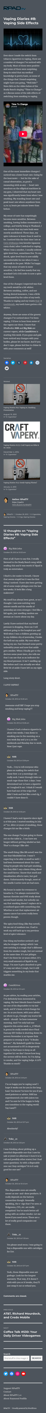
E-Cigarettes (35, 514)
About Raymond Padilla (15, 1398)
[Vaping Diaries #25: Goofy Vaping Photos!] (22, 469)
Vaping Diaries (9, 517)
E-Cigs (20, 517)
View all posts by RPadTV (22, 505)
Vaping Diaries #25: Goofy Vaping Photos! (20, 483)
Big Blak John (15, 548)
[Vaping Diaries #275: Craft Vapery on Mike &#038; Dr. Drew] (22, 432)
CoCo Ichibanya (11, 243)
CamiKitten (14, 985)
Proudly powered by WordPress (24, 1408)
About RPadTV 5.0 (12, 1395)
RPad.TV (7, 1408)
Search (7, 1354)
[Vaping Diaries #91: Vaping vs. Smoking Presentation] (22, 394)
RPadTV (10, 514)
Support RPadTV (12, 1388)
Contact (7, 1391)
